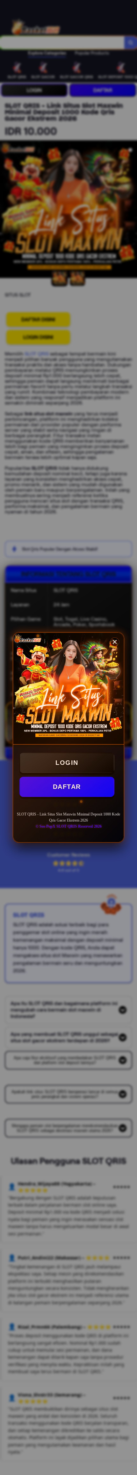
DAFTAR (67, 786)
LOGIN (66, 762)
